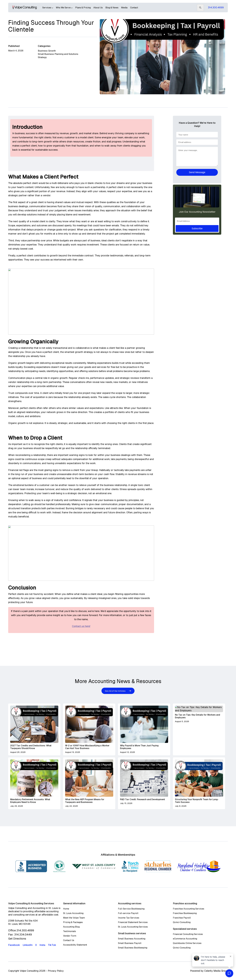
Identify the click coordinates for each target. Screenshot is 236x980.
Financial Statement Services (133, 922)
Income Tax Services (128, 917)
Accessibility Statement (75, 944)
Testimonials (69, 931)
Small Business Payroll (129, 943)
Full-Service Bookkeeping (131, 908)
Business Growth (47, 50)
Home (66, 908)
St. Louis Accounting (73, 913)
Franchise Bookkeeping (185, 913)
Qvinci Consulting (182, 922)
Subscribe (197, 228)
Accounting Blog (71, 926)
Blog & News (111, 7)
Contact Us (68, 940)
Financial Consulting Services (188, 934)
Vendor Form (69, 935)
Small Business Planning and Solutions (58, 53)
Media (124, 7)
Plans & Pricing (83, 7)
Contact (134, 7)
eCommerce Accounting (185, 938)
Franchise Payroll (182, 917)
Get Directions (17, 938)
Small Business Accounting (131, 938)
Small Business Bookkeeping (132, 947)
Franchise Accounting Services (188, 908)
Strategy (42, 57)
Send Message (197, 172)
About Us (98, 7)
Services (47, 7)
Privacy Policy (56, 970)
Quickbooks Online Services (187, 943)
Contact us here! (81, 626)
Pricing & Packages (73, 922)
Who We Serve (63, 7)
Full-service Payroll (128, 913)
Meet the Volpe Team (74, 917)
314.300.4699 (216, 7)
